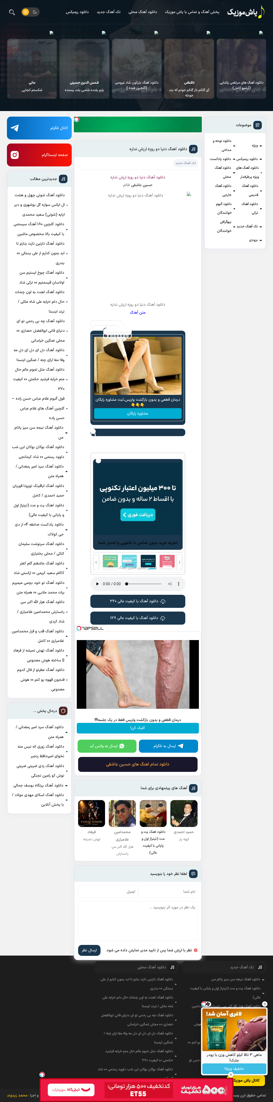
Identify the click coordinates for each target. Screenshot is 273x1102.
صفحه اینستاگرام (55, 155)
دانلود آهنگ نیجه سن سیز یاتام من (38, 432)
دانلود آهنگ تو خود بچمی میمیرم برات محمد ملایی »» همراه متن (38, 587)
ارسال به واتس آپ (104, 746)
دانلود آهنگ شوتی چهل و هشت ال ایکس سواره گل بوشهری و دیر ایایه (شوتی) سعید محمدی (39, 205)
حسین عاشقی (141, 185)
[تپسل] (76, 119)
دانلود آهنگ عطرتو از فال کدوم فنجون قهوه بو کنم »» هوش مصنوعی (41, 679)
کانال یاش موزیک (246, 1080)
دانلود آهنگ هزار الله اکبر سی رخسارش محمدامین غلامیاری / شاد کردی (41, 611)
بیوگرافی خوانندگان (224, 226)
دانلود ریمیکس (77, 12)
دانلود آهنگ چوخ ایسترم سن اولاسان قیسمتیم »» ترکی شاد (41, 277)
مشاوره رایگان (137, 413)
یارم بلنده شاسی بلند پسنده (136, 86)
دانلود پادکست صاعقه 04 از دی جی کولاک (39, 529)
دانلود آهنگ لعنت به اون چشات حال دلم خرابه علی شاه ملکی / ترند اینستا (40, 301)
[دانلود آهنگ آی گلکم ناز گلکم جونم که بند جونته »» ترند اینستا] (241, 53)
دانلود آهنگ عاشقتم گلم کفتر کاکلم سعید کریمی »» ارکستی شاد (39, 568)
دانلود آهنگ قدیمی (250, 190)
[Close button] (264, 1004)
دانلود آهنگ (156, 177)
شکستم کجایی (84, 86)
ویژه (255, 145)
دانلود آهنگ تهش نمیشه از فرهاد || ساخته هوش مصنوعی (38, 655)
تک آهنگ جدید (109, 12)
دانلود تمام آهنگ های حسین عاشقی (137, 764)
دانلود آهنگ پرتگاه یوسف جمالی (38, 785)
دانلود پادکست (220, 159)
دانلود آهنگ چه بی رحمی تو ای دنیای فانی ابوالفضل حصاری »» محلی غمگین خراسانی (41, 330)
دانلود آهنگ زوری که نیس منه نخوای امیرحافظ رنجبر (41, 751)
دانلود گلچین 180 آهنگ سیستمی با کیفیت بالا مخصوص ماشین (39, 229)
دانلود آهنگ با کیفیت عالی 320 (134, 601)
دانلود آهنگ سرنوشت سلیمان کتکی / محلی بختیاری (41, 548)
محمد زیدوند (17, 1095)
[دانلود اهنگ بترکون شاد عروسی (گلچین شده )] (189, 53)
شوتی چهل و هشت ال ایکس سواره (32, 89)
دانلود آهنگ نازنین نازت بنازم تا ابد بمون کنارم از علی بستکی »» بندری (40, 253)
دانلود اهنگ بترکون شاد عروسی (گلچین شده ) (189, 85)
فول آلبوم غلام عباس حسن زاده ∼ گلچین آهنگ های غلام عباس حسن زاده (38, 408)
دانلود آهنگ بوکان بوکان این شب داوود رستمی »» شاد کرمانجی (38, 452)
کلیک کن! (137, 728)
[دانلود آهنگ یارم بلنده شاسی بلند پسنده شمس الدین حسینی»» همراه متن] (136, 53)
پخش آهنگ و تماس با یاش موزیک (192, 12)
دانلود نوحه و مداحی (222, 145)
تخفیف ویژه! (234, 1069)
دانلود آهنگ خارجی (223, 190)
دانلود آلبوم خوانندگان (224, 209)
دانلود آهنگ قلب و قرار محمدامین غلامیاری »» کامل (38, 636)
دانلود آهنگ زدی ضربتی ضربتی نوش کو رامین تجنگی (40, 771)
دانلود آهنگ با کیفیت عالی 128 (134, 618)
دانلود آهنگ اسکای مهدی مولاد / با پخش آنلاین (38, 800)
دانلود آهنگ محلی (143, 12)
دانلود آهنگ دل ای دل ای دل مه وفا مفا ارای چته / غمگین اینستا (39, 355)
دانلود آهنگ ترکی (250, 209)
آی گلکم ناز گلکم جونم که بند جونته (241, 89)
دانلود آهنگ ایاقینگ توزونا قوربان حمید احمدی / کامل (38, 490)
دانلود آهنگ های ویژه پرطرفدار (247, 172)
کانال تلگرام (59, 128)
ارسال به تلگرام (165, 746)
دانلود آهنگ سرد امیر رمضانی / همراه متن (40, 471)
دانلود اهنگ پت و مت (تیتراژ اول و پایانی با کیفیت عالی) (39, 510)
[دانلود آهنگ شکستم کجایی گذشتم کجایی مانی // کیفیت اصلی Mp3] (84, 53)
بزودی (253, 240)
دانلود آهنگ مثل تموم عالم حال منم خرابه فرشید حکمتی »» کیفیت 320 (39, 379)
